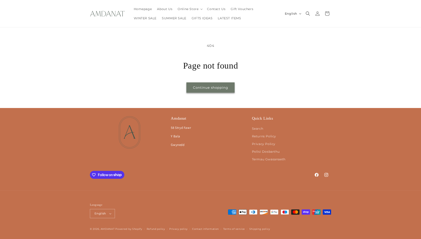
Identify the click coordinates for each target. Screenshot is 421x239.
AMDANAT (108, 228)
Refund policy (156, 228)
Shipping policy (259, 228)
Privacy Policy (263, 144)
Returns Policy (264, 136)
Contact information (205, 228)
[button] (189, 9)
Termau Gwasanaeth (268, 159)
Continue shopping (210, 87)
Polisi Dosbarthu (266, 152)
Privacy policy (178, 228)
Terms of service (234, 228)
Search (257, 129)
